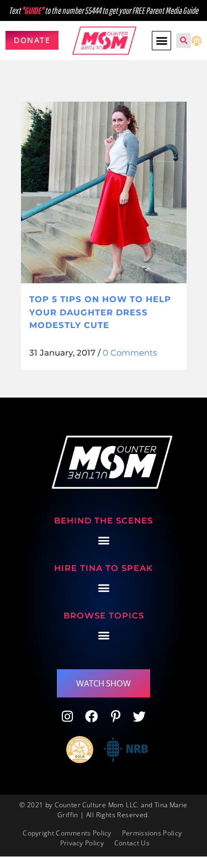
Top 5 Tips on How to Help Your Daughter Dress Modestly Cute (100, 312)
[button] (161, 40)
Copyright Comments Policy (67, 833)
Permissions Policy (152, 833)
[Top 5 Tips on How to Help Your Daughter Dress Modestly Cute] (104, 192)
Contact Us (132, 843)
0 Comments (130, 352)
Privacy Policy (82, 843)
